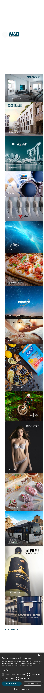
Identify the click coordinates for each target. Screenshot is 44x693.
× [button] (41, 655)
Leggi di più (6, 670)
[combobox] (39, 655)
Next (12, 629)
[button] (22, 689)
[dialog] (22, 673)
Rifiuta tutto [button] (32, 683)
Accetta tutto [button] (11, 683)
